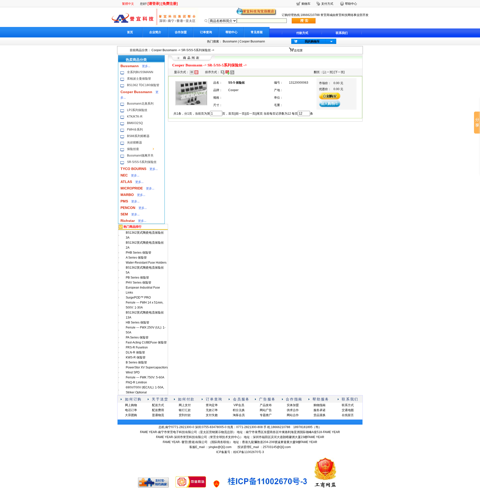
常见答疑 (257, 32)
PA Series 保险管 (137, 337)
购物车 (306, 3)
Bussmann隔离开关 (140, 155)
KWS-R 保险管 (136, 357)
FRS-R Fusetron (137, 347)
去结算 (298, 50)
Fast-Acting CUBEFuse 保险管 (146, 342)
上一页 (328, 72)
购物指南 (320, 405)
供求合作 (293, 410)
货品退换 (320, 415)
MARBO (127, 195)
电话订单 (131, 410)
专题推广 (266, 415)
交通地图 (348, 410)
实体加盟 (293, 405)
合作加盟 (181, 32)
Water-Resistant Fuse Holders (146, 262)
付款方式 (302, 33)
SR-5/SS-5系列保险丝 (196, 50)
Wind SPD (133, 372)
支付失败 (212, 415)
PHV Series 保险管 (138, 282)
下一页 (339, 72)
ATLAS (126, 182)
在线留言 (348, 415)
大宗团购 (131, 415)
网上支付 (185, 405)
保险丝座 (133, 149)
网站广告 (266, 410)
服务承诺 (320, 410)
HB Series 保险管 (137, 322)
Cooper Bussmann (252, 41)
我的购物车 (312, 41)
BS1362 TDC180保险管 (143, 85)
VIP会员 (239, 405)
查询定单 (212, 405)
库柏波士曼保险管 (139, 78)
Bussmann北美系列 (140, 103)
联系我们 (342, 33)
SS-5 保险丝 (236, 82)
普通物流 (158, 415)
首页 (130, 32)
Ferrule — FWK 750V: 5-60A (145, 377)
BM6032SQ (135, 123)
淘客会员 (239, 415)
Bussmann (230, 41)
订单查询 (206, 32)
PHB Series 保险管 (138, 252)
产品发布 (266, 405)
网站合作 (293, 415)
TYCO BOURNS (133, 169)
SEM (124, 214)
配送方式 (158, 405)
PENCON (127, 208)
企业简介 (155, 32)
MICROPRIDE (131, 188)
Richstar (127, 221)
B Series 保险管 (136, 362)
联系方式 (348, 405)
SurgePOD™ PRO (138, 297)
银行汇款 (185, 410)
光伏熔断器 (134, 142)
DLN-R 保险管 (135, 352)
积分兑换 (239, 410)
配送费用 (158, 410)
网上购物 (131, 405)
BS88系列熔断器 (138, 136)
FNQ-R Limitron (136, 382)
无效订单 (212, 410)
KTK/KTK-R (134, 116)
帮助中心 (232, 32)
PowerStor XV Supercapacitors (147, 367)
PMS (124, 201)
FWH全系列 (135, 129)
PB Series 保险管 (137, 277)
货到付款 (185, 415)
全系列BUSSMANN (140, 72)
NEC (124, 175)
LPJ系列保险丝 (137, 110)
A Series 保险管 (136, 257)
